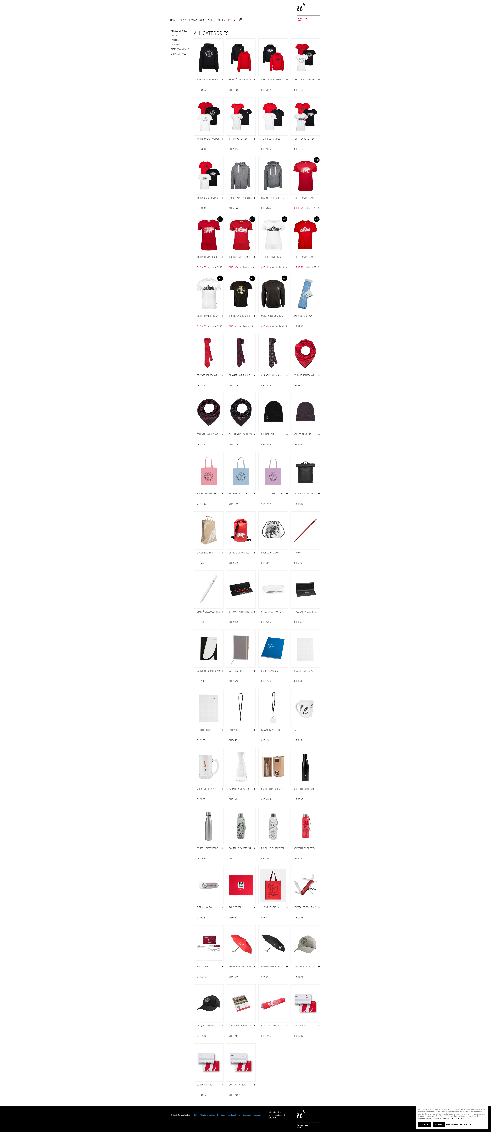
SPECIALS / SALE (178, 54)
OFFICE (174, 35)
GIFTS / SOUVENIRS (180, 49)
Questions (247, 1115)
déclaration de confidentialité (453, 1118)
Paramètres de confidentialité (458, 1124)
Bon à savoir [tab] (196, 20)
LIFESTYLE (176, 44)
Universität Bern (308, 1119)
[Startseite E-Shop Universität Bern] (308, 12)
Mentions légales (207, 1115)
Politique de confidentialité (228, 1115)
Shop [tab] (183, 20)
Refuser (438, 1124)
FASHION (175, 40)
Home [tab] (173, 20)
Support (257, 1115)
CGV (195, 1115)
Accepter (424, 1124)
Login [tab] (210, 20)
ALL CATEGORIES (179, 31)
